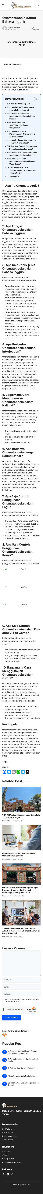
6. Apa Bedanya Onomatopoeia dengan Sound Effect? (22, 141)
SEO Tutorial (7, 1129)
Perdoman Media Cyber (11, 1162)
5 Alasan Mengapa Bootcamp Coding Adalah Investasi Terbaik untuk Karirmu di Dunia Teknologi (21, 930)
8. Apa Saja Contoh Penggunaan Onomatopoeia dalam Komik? (23, 153)
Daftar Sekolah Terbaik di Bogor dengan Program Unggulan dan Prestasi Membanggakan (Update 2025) (20, 890)
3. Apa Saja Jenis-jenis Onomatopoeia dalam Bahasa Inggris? (22, 116)
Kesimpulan (15, 176)
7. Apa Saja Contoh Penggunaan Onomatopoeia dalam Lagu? (23, 147)
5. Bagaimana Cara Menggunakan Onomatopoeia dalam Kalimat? (22, 134)
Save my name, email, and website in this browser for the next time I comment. (22, 1000)
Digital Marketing (9, 1136)
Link (32, 27)
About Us (6, 1151)
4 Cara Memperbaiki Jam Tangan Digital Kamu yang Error (22, 1052)
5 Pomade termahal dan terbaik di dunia (23, 1060)
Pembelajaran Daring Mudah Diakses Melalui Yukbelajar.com (18, 854)
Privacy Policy (8, 1159)
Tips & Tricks (7, 1140)
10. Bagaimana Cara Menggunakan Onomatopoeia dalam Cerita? (23, 170)
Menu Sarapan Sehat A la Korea (21, 1076)
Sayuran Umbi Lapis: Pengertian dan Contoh (24, 1084)
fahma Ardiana (6, 821)
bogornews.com (14, 28)
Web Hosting (7, 1132)
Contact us (6, 1155)
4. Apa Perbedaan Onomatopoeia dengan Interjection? (19, 125)
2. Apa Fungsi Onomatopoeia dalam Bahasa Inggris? (21, 108)
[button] (38, 5)
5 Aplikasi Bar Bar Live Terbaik (21, 1068)
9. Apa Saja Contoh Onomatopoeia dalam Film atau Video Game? (22, 161)
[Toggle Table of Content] (35, 99)
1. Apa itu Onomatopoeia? (20, 104)
